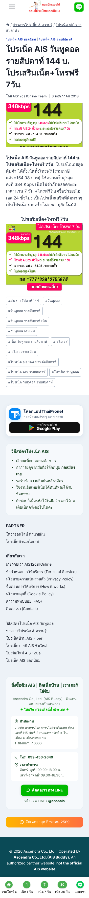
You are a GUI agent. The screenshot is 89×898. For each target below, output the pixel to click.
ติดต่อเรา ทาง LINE (47, 790)
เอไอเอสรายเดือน (22, 352)
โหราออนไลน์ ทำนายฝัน (25, 534)
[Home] (7, 25)
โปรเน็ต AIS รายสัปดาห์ (55, 39)
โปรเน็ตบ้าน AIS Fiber (24, 638)
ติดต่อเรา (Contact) (22, 608)
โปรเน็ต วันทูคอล (65, 372)
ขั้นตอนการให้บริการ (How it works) (35, 586)
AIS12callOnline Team (30, 96)
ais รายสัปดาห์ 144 (23, 301)
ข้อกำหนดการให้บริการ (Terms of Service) (41, 571)
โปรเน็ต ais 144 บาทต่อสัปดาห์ (32, 362)
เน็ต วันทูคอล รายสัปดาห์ (27, 341)
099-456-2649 (40, 757)
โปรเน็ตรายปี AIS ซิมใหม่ (26, 645)
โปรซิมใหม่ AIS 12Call (24, 653)
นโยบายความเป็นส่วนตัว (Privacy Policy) (39, 579)
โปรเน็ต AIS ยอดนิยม (21, 39)
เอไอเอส (60, 341)
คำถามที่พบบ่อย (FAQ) (24, 601)
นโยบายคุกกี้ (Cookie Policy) (30, 594)
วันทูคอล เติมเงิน (21, 331)
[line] (79, 7)
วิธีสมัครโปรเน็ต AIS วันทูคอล (30, 623)
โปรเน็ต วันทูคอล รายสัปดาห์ (30, 382)
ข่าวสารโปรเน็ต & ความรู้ (26, 631)
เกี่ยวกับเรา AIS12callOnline (29, 564)
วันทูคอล (52, 301)
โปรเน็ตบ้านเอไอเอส (22, 541)
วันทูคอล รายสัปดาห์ (24, 311)
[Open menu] (12, 7)
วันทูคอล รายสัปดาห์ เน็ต (27, 321)
